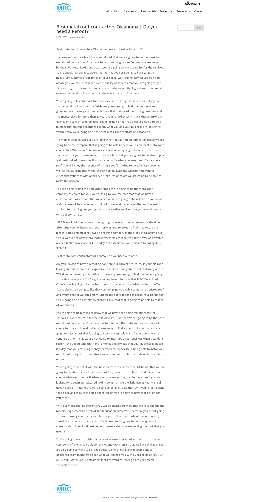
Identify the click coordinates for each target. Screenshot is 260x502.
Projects (165, 11)
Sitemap (153, 497)
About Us (111, 11)
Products (182, 11)
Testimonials (148, 11)
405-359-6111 (193, 3)
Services (129, 11)
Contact (199, 11)
